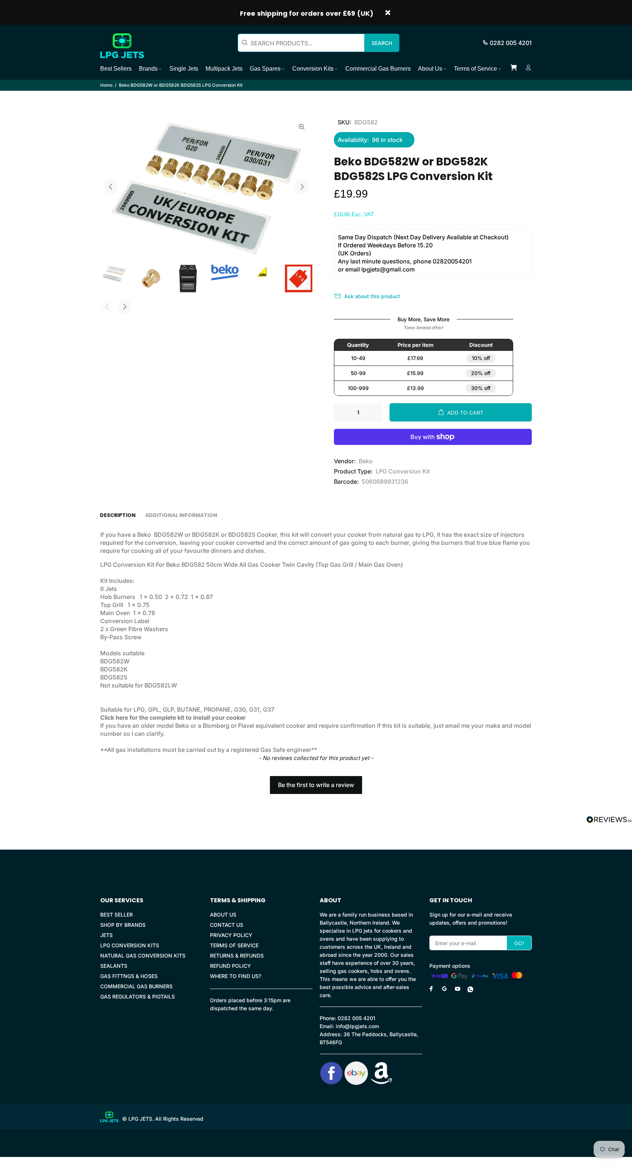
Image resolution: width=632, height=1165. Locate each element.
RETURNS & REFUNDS (237, 955)
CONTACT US (226, 925)
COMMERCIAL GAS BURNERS (136, 986)
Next (302, 187)
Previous (111, 187)
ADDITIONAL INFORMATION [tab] (181, 515)
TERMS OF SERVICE (234, 945)
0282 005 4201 (511, 42)
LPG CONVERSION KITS (129, 945)
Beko (366, 461)
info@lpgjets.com (357, 1026)
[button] (316, 781)
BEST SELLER (116, 914)
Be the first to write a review (316, 784)
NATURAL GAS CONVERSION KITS (142, 955)
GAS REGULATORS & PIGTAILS (137, 996)
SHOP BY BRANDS (123, 925)
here (122, 717)
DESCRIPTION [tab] (118, 515)
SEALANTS (113, 966)
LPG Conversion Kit (403, 471)
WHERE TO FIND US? (235, 976)
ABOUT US (223, 914)
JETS (106, 935)
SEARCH (382, 43)
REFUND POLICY (230, 966)
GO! (519, 943)
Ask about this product (372, 296)
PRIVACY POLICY (231, 935)
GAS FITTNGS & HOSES (129, 976)
